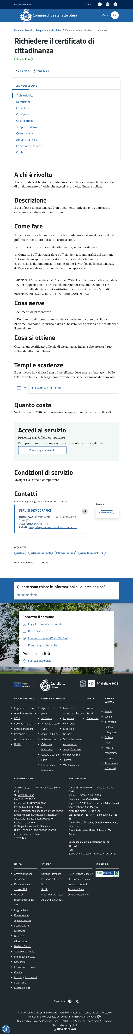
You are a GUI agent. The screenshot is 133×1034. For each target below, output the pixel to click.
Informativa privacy (24, 957)
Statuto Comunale (24, 951)
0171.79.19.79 (27, 799)
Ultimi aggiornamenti (25, 977)
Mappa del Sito (22, 988)
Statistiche (20, 982)
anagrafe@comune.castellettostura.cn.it (53, 527)
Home (17, 30)
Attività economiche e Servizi (111, 753)
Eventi (108, 711)
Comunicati (92, 718)
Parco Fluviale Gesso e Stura (56, 894)
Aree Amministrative (25, 713)
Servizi (28, 30)
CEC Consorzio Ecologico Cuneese (86, 879)
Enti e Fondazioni (23, 729)
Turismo (67, 760)
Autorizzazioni (48, 739)
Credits (18, 972)
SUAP (44, 889)
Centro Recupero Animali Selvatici (86, 894)
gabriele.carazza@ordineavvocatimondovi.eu (92, 853)
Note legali (20, 962)
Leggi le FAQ (21, 910)
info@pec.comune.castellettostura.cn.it (42, 811)
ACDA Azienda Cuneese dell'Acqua (86, 874)
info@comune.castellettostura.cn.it (40, 815)
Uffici (17, 718)
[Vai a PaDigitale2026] (99, 683)
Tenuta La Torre (76, 889)
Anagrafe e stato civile (48, 30)
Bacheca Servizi (22, 946)
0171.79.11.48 (41, 523)
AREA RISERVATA (66, 1029)
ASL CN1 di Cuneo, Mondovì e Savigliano (63, 900)
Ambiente (46, 718)
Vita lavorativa (71, 765)
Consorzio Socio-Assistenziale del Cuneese (91, 884)
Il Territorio (110, 722)
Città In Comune (87, 1016)
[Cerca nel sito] (115, 15)
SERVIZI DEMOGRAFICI (35, 510)
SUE (43, 884)
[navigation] (6, 15)
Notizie (90, 708)
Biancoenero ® (94, 1021)
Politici (17, 744)
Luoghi (108, 716)
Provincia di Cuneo (51, 879)
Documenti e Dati (23, 723)
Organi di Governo (24, 708)
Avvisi (89, 713)
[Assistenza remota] (99, 1016)
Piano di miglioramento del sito (24, 900)
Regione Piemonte (22, 4)
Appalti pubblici (49, 734)
